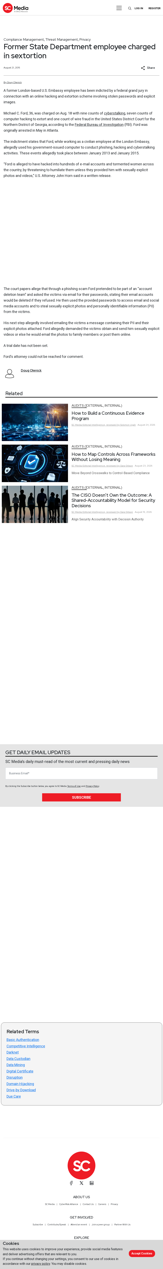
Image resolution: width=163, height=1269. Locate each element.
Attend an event (79, 1224)
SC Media (50, 1204)
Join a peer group (101, 1224)
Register (154, 8)
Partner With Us (122, 1224)
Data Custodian (18, 1059)
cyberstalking (114, 113)
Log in (139, 8)
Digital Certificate (20, 1071)
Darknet (13, 1052)
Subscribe (81, 797)
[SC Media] (15, 8)
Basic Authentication (23, 1040)
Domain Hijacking (20, 1084)
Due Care (14, 1096)
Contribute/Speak (57, 1224)
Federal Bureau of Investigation (99, 124)
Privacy (85, 39)
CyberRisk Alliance (68, 1204)
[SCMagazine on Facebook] (71, 1183)
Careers (102, 1204)
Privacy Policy (92, 786)
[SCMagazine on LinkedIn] (91, 1183)
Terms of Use (74, 786)
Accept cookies (141, 1253)
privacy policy (40, 1264)
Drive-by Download (21, 1090)
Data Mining (16, 1065)
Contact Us (88, 1204)
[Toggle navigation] (119, 8)
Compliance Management (24, 39)
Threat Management (61, 39)
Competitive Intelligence (26, 1046)
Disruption (15, 1077)
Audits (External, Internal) (97, 406)
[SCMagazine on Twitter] (81, 1183)
